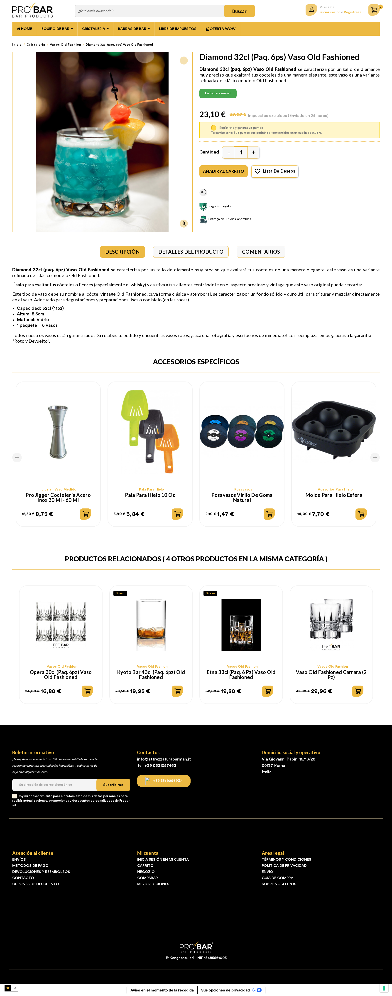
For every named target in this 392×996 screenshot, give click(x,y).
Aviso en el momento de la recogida (162, 990)
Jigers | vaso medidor (60, 489)
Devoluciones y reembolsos (41, 872)
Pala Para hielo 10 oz (150, 495)
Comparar (147, 878)
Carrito (145, 865)
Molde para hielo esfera (333, 495)
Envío (267, 872)
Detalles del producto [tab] (190, 252)
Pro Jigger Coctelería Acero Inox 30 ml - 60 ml (58, 498)
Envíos (19, 859)
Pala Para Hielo (151, 489)
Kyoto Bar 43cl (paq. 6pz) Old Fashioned (151, 675)
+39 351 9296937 (167, 781)
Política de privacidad (284, 865)
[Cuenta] (311, 10)
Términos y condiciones (286, 859)
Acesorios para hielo (335, 489)
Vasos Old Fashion (62, 666)
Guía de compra (277, 878)
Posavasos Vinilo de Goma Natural (242, 498)
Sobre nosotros (279, 884)
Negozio (146, 872)
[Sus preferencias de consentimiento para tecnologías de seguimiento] (384, 988)
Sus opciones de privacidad (225, 990)
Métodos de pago (30, 865)
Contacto (23, 878)
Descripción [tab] (122, 252)
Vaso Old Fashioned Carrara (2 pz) (331, 675)
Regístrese (353, 12)
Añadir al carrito (223, 171)
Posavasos (243, 489)
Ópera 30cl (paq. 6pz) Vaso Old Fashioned (61, 675)
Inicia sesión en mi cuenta (163, 859)
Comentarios (261, 252)
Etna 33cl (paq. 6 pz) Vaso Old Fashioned (241, 675)
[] (85, 514)
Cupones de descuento (35, 884)
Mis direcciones (153, 884)
